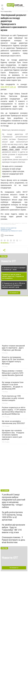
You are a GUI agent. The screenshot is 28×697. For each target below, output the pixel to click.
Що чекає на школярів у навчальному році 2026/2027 (13, 422)
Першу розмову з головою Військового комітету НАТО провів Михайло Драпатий (12, 373)
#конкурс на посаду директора (8, 228)
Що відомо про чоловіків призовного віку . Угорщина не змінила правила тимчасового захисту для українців (13, 434)
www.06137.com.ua (8, 87)
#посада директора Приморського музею (11, 231)
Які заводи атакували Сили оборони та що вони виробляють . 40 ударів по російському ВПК (12, 385)
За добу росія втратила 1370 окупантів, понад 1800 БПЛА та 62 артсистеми (12, 516)
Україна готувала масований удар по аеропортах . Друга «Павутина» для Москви (13, 348)
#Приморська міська (6, 229)
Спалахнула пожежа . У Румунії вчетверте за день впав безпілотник (13, 540)
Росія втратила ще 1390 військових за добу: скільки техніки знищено (13, 398)
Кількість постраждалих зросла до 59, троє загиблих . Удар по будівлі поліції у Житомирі (13, 360)
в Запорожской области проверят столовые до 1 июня (14, 268)
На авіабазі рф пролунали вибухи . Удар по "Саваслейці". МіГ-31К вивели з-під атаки (13, 528)
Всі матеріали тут (14, 292)
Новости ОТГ (8, 261)
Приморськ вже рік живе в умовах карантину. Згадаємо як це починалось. (13, 276)
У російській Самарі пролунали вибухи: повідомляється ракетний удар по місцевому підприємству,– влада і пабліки (13, 500)
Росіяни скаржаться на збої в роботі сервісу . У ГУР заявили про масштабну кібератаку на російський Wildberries (14, 410)
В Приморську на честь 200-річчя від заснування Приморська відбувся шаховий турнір (13, 285)
